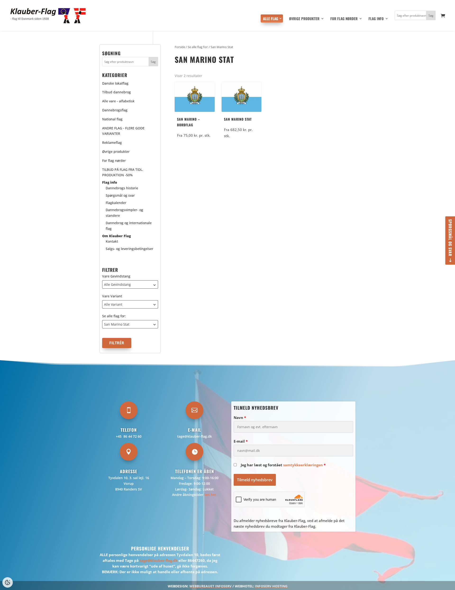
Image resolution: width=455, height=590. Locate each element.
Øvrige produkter (304, 19)
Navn (240, 417)
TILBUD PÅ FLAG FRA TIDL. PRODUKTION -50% (122, 172)
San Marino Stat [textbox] (116, 324)
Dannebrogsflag (114, 110)
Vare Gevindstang (116, 276)
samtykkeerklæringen (303, 465)
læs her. (210, 494)
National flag (112, 119)
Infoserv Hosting (271, 586)
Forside (180, 47)
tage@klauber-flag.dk (194, 436)
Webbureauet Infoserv (210, 586)
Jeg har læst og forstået (283, 465)
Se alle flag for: (114, 316)
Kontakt (112, 241)
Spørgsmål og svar (450, 237)
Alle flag (270, 18)
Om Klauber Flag (116, 236)
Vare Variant (112, 296)
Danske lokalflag (115, 83)
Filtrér (116, 342)
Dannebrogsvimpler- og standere (124, 213)
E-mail (241, 441)
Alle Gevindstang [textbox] (117, 284)
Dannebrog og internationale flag (129, 226)
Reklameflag (112, 142)
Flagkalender (116, 202)
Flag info (376, 19)
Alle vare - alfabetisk (118, 101)
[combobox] (130, 284)
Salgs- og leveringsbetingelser (129, 248)
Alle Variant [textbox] (113, 304)
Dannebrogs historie (122, 188)
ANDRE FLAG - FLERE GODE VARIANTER (123, 131)
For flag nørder (344, 19)
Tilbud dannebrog (116, 92)
